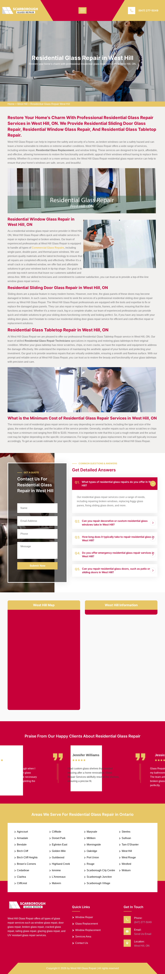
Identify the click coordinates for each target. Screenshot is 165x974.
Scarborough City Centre (101, 870)
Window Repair (84, 917)
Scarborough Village (98, 883)
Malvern (56, 883)
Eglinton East (59, 844)
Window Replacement (88, 930)
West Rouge (129, 857)
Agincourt (22, 831)
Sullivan (126, 838)
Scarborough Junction (99, 876)
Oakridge (92, 851)
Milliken (91, 838)
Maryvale (92, 831)
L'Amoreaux (59, 876)
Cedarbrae (23, 870)
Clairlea (21, 876)
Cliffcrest (22, 883)
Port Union (93, 857)
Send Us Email (142, 934)
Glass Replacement (86, 923)
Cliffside (56, 831)
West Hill (22, 104)
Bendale (22, 844)
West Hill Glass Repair (83, 968)
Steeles (126, 831)
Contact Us (81, 943)
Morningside (94, 844)
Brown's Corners (26, 864)
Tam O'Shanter (130, 844)
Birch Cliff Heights (27, 857)
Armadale (22, 838)
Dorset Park (58, 838)
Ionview (56, 870)
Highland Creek (61, 864)
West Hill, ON (142, 945)
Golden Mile (59, 851)
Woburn (126, 870)
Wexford (126, 864)
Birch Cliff (22, 851)
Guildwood (58, 857)
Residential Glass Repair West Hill (50, 104)
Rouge (90, 864)
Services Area (83, 936)
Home (11, 104)
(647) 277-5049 (148, 10)
